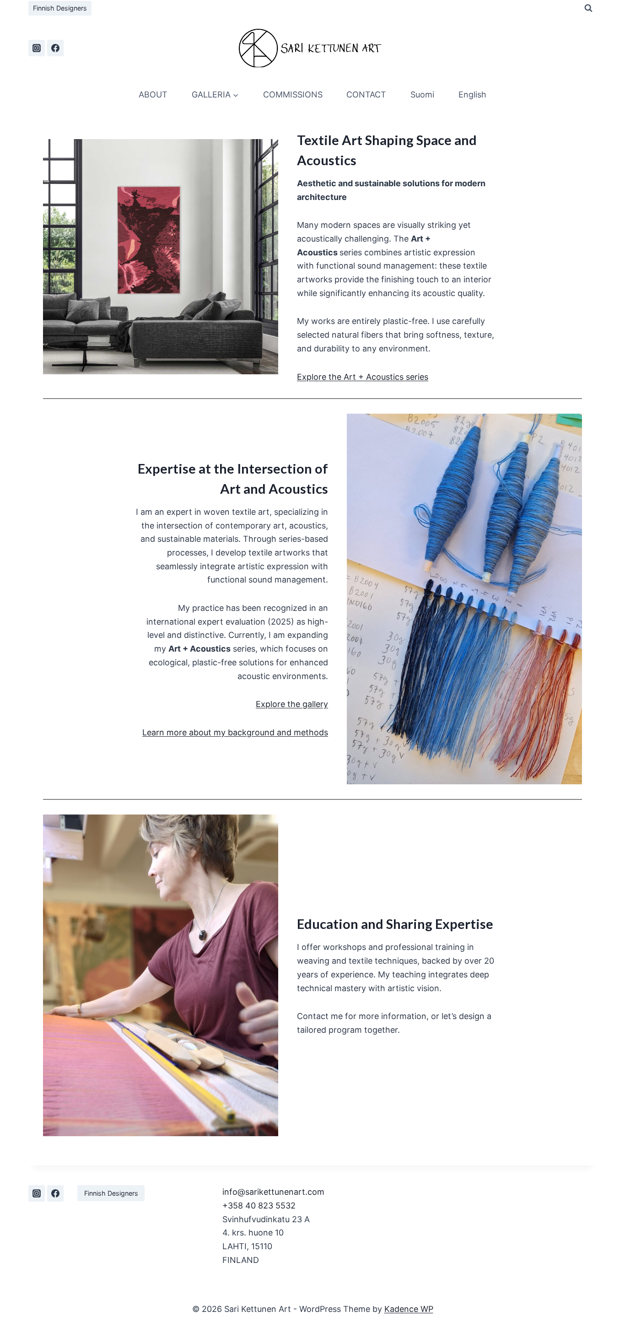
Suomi (422, 94)
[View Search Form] (588, 8)
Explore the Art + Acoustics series (362, 377)
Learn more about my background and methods (235, 732)
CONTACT (366, 94)
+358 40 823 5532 (259, 1205)
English (472, 94)
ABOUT (153, 94)
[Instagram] (36, 48)
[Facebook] (55, 48)
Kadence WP (408, 1309)
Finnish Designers (60, 8)
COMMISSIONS (293, 94)
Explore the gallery (292, 704)
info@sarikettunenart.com (273, 1192)
